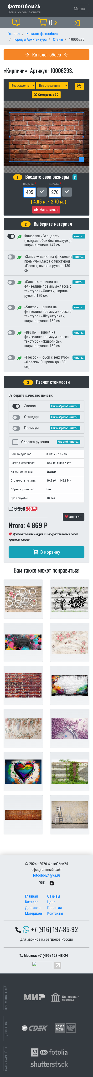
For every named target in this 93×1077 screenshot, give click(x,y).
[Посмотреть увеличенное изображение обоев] (79, 86)
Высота (54, 184)
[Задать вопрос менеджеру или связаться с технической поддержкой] (17, 22)
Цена (51, 902)
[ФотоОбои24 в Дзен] (52, 883)
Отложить (75, 517)
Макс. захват (49, 210)
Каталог (31, 902)
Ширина (28, 184)
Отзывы (53, 896)
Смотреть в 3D (48, 95)
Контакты (55, 913)
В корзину (50, 552)
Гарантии (54, 907)
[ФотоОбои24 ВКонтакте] (42, 883)
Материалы (34, 913)
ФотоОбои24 (24, 6)
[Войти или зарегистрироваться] (77, 23)
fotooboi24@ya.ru (46, 875)
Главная (31, 896)
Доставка (33, 907)
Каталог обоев (46, 55)
